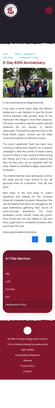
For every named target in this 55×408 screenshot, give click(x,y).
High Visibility (27, 349)
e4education (41, 344)
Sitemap (27, 360)
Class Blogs (8, 57)
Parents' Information (25, 54)
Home (5, 54)
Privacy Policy (28, 365)
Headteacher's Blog (29, 57)
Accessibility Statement (27, 355)
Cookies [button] (27, 371)
